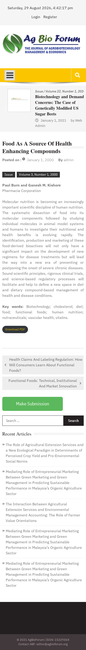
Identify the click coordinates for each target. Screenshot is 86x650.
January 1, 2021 (48, 120)
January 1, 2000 (40, 159)
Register (50, 16)
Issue (34, 91)
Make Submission (32, 404)
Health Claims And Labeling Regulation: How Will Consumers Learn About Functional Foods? (45, 365)
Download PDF (15, 329)
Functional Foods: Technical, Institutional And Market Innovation (42, 383)
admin (69, 159)
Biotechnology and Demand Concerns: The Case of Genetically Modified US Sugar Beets (54, 105)
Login (35, 16)
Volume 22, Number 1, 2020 (60, 91)
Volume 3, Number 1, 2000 (38, 174)
